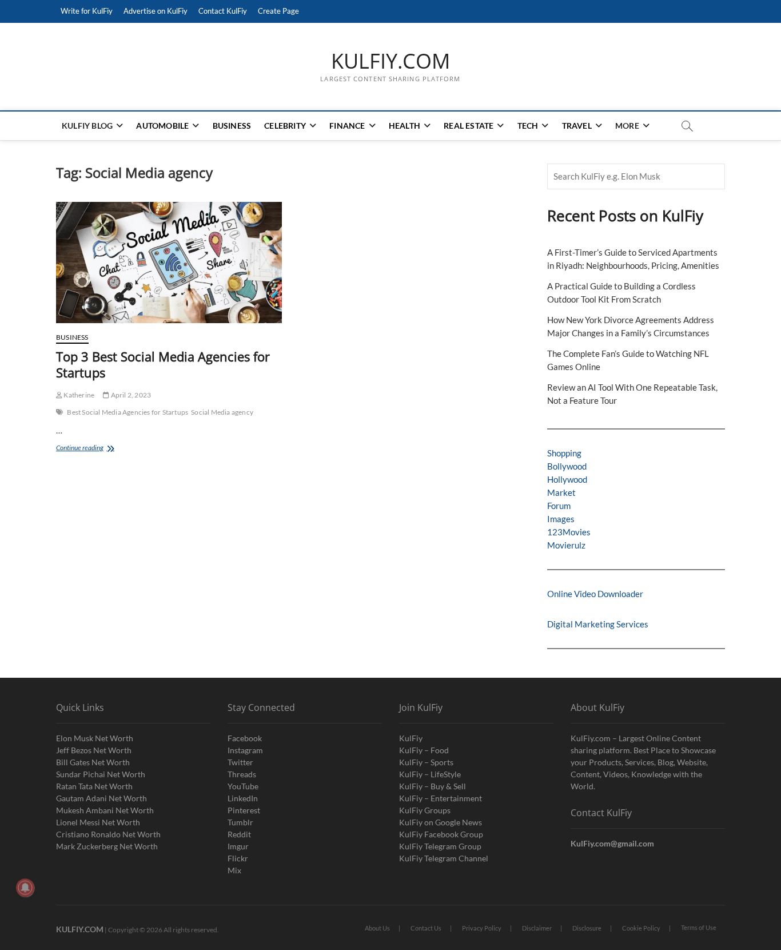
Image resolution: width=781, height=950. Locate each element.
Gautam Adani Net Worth (101, 798)
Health (404, 125)
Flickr (238, 858)
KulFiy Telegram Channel (443, 858)
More (627, 125)
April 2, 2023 (130, 395)
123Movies (569, 532)
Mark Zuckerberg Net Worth (107, 846)
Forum (559, 505)
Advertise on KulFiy (155, 10)
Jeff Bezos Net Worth (94, 750)
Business (232, 125)
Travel (577, 125)
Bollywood (567, 466)
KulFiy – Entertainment (440, 798)
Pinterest (244, 810)
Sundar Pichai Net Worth (100, 774)
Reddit (239, 834)
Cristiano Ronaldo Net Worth (108, 834)
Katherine (78, 395)
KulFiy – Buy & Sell (432, 786)
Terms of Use (698, 927)
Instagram (245, 750)
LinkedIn (243, 798)
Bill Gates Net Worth (93, 762)
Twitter (240, 762)
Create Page (278, 10)
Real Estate (468, 125)
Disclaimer (537, 928)
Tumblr (240, 822)
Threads (242, 774)
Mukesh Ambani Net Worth (105, 810)
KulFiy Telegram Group (440, 846)
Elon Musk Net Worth (94, 738)
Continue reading (92, 449)
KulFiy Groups (425, 810)
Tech (528, 125)
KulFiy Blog (87, 125)
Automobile (162, 125)
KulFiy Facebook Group (441, 834)
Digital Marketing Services (597, 624)
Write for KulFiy (87, 10)
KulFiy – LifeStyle (430, 774)
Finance (347, 125)
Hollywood (567, 479)
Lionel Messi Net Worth (98, 822)
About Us (377, 928)
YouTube (243, 786)
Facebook (245, 738)
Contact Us (426, 928)
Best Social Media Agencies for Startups (127, 412)
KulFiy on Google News (440, 822)
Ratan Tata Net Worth (94, 786)
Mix (234, 870)
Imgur (238, 846)
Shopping (564, 453)
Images (561, 519)
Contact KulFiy (222, 10)
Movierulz (566, 545)
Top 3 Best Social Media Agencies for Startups (163, 364)
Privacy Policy (481, 928)
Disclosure (586, 928)
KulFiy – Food (424, 750)
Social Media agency (222, 412)
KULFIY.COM (390, 61)
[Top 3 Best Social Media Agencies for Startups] (169, 262)
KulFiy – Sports (426, 762)
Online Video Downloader (595, 594)
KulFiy (411, 738)
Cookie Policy (641, 928)
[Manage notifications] (25, 888)
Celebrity (285, 125)
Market (561, 492)
